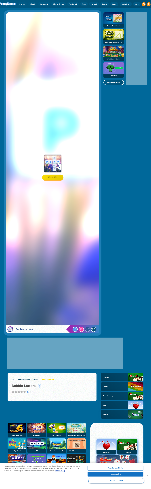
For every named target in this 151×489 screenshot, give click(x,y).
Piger (84, 4)
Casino (104, 4)
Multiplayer (126, 4)
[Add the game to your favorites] (40, 386)
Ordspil (36, 379)
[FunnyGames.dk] (13, 379)
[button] (144, 4)
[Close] (147, 475)
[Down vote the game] (81, 329)
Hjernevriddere (58, 4)
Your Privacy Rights (115, 468)
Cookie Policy (60, 471)
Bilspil (32, 4)
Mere (136, 4)
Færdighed (73, 4)
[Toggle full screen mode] (93, 329)
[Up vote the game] (75, 329)
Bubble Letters (48, 379)
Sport (114, 4)
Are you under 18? (116, 481)
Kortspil (94, 4)
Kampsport (44, 4)
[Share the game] (87, 329)
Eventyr (22, 4)
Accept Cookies (115, 474)
